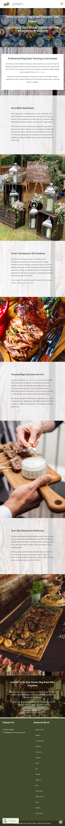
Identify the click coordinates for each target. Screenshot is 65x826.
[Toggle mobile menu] (62, 3)
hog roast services (32, 380)
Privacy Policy (32, 823)
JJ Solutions (47, 823)
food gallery (30, 283)
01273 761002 (9, 729)
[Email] (61, 822)
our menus (41, 72)
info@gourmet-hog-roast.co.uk (14, 732)
